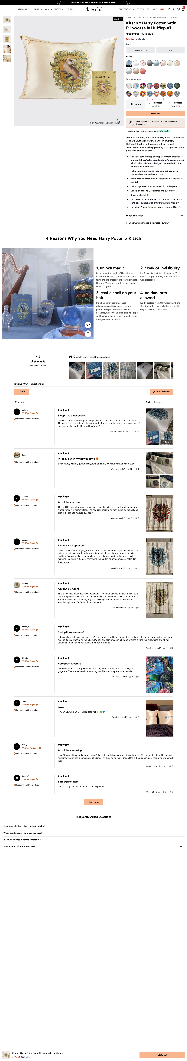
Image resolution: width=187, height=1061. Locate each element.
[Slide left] (59, 3)
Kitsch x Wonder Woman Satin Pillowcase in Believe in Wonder (129, 94)
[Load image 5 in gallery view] (7, 58)
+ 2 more (167, 442)
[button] (139, 34)
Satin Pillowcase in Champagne (136, 71)
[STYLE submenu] (41, 9)
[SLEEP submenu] (76, 9)
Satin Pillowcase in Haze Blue (156, 63)
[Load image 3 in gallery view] (7, 39)
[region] (93, 2)
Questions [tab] (37, 384)
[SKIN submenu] (51, 9)
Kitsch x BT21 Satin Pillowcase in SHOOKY (163, 94)
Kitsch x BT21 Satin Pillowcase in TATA (170, 94)
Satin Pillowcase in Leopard (177, 63)
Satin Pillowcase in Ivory (136, 63)
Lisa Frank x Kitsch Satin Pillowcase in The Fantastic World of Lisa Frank (150, 86)
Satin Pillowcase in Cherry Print (143, 63)
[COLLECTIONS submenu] (133, 9)
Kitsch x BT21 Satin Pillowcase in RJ (156, 94)
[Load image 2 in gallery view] (7, 29)
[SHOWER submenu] (65, 9)
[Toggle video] (88, 333)
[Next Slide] (171, 370)
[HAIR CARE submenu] (31, 9)
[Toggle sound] (88, 325)
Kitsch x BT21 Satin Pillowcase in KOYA (150, 94)
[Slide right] (128, 3)
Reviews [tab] (21, 384)
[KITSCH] (93, 9)
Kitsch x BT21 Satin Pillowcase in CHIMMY (143, 94)
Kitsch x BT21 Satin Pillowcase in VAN (177, 94)
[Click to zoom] (118, 120)
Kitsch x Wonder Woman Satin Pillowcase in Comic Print (136, 94)
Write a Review (164, 392)
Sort (148, 402)
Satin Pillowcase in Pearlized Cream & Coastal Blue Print (129, 86)
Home (128, 17)
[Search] (169, 9)
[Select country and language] (178, 9)
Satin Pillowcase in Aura (170, 63)
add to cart (162, 1055)
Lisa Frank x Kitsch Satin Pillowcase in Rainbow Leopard (143, 86)
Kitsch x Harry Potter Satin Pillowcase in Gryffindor (156, 86)
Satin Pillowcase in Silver (129, 71)
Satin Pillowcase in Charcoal (150, 63)
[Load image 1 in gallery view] (7, 20)
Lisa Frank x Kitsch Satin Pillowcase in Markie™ (136, 86)
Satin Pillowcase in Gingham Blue (129, 63)
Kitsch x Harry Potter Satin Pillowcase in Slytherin (177, 86)
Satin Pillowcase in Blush (163, 63)
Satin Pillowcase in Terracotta (143, 71)
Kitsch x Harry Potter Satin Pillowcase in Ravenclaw (170, 86)
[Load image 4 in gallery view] (7, 49)
